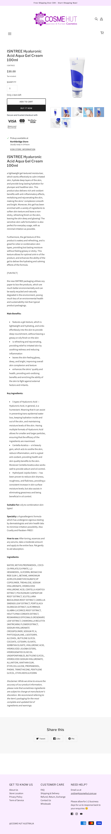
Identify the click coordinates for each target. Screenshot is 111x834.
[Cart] (102, 32)
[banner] (55, 18)
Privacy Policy (15, 796)
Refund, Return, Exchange (53, 796)
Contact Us (46, 800)
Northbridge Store (19, 141)
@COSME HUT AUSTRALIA (21, 823)
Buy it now (26, 108)
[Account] (101, 19)
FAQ (43, 789)
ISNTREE (11, 65)
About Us (13, 789)
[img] (96, 19)
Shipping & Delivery (50, 793)
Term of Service (16, 800)
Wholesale (46, 803)
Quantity (11, 82)
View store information (22, 149)
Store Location (16, 793)
